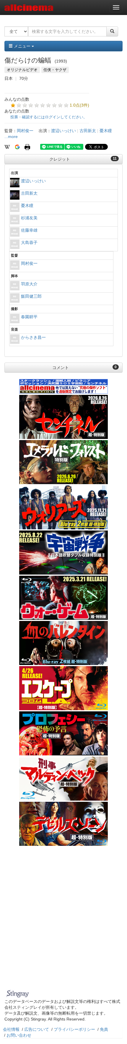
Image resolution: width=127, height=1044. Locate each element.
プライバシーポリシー (74, 1029)
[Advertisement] (63, 921)
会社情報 (11, 1029)
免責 (104, 1029)
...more (11, 136)
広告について (36, 1029)
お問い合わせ (18, 1035)
